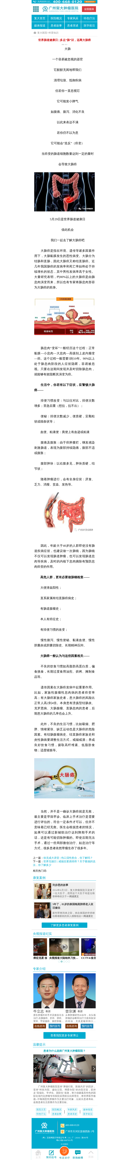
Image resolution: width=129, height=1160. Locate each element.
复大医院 (42, 32)
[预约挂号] (51, 1154)
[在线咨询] (77, 1154)
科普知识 (53, 32)
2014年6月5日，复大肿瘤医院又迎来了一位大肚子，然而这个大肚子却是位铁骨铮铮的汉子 (73, 893)
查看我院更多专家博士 (64, 1035)
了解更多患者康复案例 (64, 925)
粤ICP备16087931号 (64, 1140)
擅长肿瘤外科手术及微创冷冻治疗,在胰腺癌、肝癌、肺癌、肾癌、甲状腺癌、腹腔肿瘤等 (48, 1018)
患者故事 (56, 25)
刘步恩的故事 (60, 884)
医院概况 (56, 18)
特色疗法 (89, 18)
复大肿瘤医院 (64, 1144)
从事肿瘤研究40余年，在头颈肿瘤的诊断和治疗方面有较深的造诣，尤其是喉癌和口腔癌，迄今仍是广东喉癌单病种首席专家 (80, 1018)
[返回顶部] (90, 1154)
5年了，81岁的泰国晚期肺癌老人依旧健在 (72, 906)
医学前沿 (89, 25)
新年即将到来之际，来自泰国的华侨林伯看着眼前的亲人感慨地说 (73, 914)
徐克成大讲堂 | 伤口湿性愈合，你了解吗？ (68, 857)
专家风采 (72, 18)
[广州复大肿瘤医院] (60, 9)
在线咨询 (39, 1026)
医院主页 (41, 1109)
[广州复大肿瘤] (44, 1128)
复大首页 (39, 18)
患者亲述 (72, 25)
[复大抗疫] (89, 9)
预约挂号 (55, 1026)
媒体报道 (39, 25)
